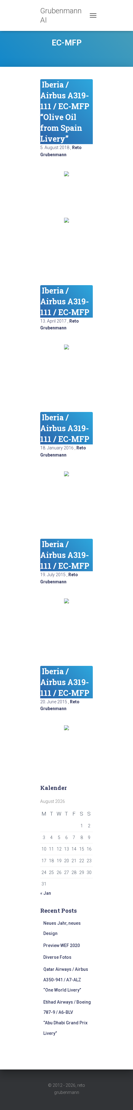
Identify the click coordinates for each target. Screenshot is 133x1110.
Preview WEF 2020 (61, 945)
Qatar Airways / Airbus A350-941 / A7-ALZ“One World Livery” (65, 979)
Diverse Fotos (57, 957)
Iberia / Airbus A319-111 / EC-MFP (64, 301)
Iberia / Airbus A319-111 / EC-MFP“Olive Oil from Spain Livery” (64, 111)
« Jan (45, 893)
